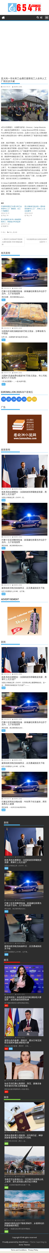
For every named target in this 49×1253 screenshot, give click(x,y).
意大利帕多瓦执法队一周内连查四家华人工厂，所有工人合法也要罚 (34, 208)
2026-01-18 (10, 1176)
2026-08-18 (7, 288)
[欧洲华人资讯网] (3, 17)
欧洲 (3, 500)
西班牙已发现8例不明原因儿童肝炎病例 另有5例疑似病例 (12, 241)
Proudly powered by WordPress (15, 1242)
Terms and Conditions (19, 1250)
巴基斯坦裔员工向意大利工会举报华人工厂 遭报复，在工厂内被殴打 (11, 208)
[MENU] (46, 17)
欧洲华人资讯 (18, 87)
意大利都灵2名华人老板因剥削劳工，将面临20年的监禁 (11, 220)
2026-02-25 (10, 1132)
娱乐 (6, 1005)
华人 (4, 232)
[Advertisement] (24, 47)
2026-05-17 (10, 994)
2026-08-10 (7, 328)
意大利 (15, 232)
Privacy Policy (33, 1250)
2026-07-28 (7, 373)
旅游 (6, 1143)
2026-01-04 (10, 1220)
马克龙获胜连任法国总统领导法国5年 (36, 240)
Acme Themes (24, 1245)
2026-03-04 (10, 1080)
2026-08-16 (7, 585)
